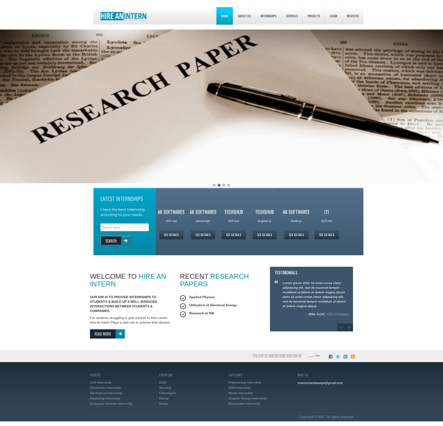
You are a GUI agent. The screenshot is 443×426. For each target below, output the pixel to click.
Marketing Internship (105, 398)
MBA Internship (239, 388)
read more (103, 334)
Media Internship (240, 393)
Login (333, 15)
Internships (268, 15)
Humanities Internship (244, 403)
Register (353, 15)
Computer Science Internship (111, 403)
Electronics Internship (105, 388)
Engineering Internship (244, 382)
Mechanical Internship (106, 393)
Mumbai (165, 388)
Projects (314, 15)
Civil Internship (100, 382)
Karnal (164, 398)
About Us (244, 15)
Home (224, 15)
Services (292, 15)
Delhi (163, 382)
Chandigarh (167, 393)
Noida (163, 403)
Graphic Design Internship (247, 398)
